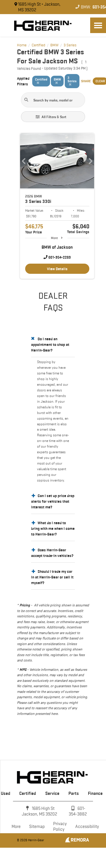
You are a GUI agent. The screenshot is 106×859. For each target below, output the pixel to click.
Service (52, 793)
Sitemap (37, 826)
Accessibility (87, 826)
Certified (27, 793)
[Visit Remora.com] (77, 841)
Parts (73, 793)
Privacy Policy (60, 826)
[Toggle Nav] (98, 25)
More (54, 238)
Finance (95, 793)
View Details (57, 268)
